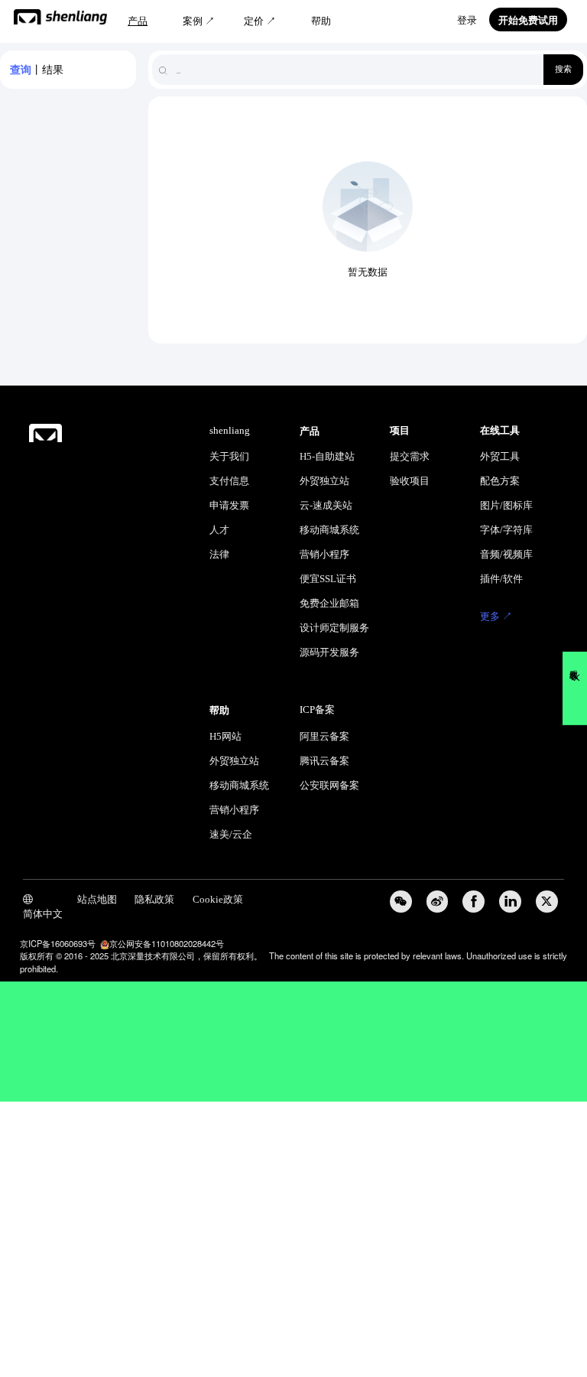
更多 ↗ (496, 616)
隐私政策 (154, 899)
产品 (138, 21)
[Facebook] (473, 901)
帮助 (321, 21)
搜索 (563, 68)
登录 (467, 20)
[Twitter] (547, 901)
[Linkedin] (510, 901)
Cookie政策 (218, 899)
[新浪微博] (437, 901)
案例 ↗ (199, 21)
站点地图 (97, 899)
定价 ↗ (260, 21)
